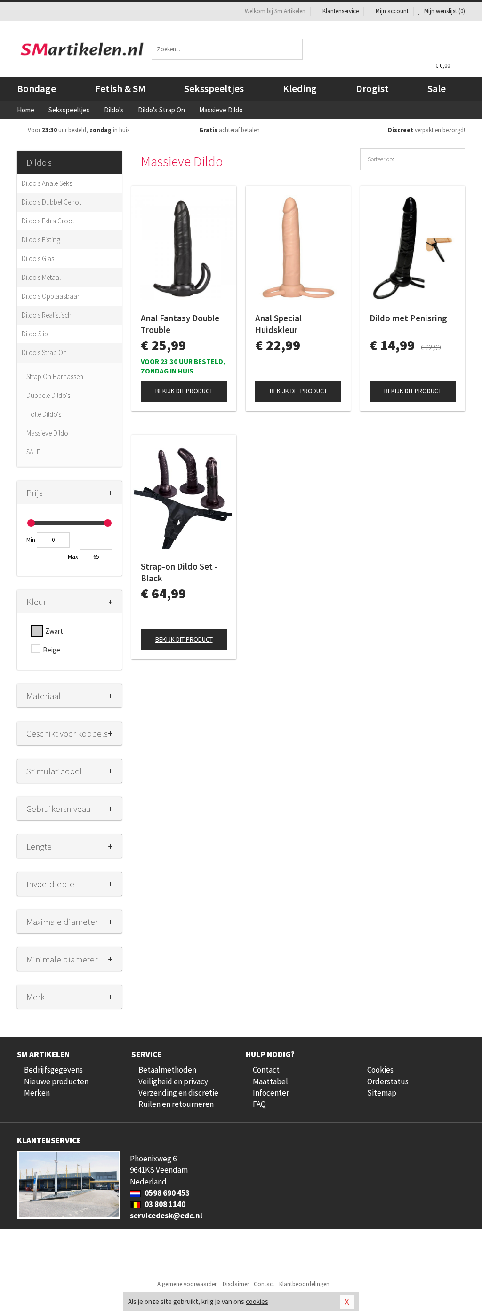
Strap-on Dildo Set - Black (179, 572)
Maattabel (270, 1081)
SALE (33, 451)
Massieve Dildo (47, 433)
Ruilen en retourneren (176, 1104)
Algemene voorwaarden (187, 1284)
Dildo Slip (35, 333)
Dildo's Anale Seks (47, 183)
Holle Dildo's (43, 414)
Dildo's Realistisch (47, 314)
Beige (51, 649)
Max (73, 557)
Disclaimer (236, 1284)
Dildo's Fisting (41, 239)
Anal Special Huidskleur (278, 323)
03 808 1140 (164, 1204)
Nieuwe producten (56, 1081)
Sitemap (381, 1093)
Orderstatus (388, 1081)
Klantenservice (340, 11)
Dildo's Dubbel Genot (51, 202)
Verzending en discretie (178, 1093)
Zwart (54, 631)
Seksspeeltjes (214, 88)
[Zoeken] (291, 49)
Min (30, 540)
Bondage (36, 88)
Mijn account (392, 11)
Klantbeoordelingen (304, 1284)
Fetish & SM (120, 88)
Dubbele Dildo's (48, 395)
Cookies (380, 1070)
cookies (257, 1301)
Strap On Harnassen (54, 376)
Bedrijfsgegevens (53, 1070)
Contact (266, 1070)
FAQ (259, 1104)
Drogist (372, 88)
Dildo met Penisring (408, 318)
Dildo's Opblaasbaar (51, 296)
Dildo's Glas (38, 258)
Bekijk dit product (184, 391)
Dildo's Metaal (41, 277)
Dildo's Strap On (44, 352)
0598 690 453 (166, 1193)
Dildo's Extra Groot (48, 220)
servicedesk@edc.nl (166, 1215)
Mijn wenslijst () (444, 11)
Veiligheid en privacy (173, 1081)
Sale (436, 88)
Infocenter (271, 1093)
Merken (37, 1093)
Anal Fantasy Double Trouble (180, 323)
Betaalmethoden (167, 1070)
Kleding (300, 88)
